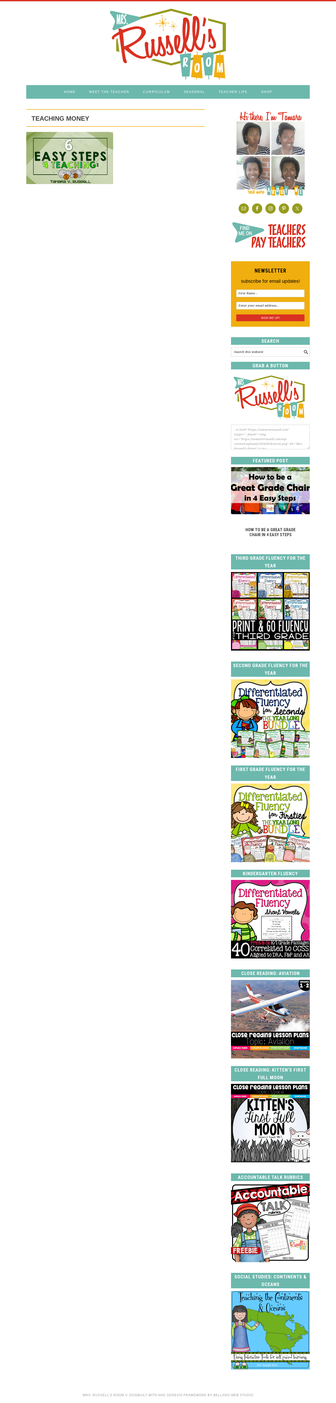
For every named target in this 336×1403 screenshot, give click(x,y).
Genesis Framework (187, 1395)
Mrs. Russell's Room (168, 43)
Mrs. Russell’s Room (103, 1395)
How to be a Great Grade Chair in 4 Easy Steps (270, 532)
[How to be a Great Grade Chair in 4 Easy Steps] (270, 512)
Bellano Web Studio (233, 1395)
